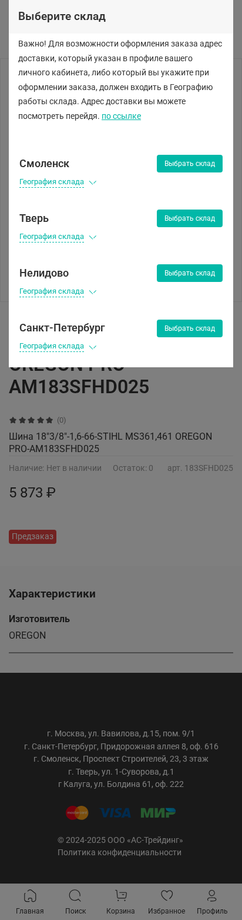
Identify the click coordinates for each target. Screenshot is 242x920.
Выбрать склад (189, 164)
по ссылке (121, 116)
